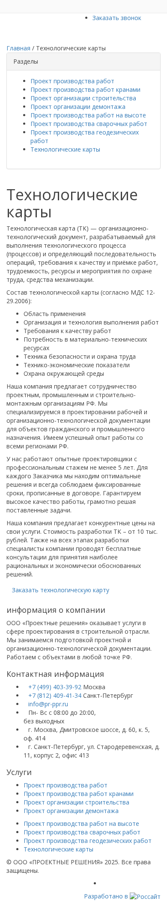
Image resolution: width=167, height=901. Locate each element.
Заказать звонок (116, 18)
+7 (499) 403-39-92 (55, 687)
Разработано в (107, 896)
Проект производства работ (72, 81)
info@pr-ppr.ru (48, 704)
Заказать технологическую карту (60, 590)
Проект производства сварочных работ (88, 124)
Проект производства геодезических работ (88, 841)
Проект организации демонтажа (77, 106)
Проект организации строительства (83, 98)
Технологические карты (65, 149)
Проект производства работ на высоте (88, 115)
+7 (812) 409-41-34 (55, 695)
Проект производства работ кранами (85, 89)
